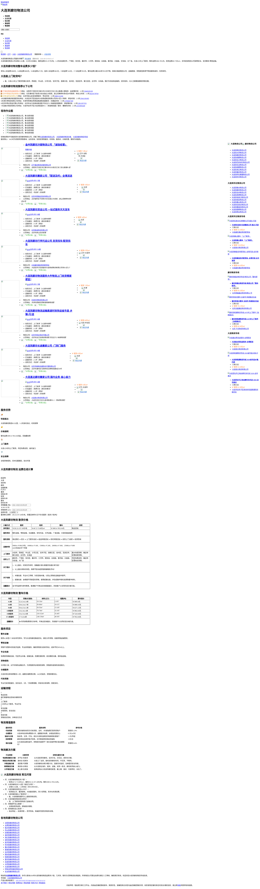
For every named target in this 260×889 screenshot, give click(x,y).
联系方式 (34, 883)
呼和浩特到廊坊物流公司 (14, 869)
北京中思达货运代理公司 (40, 335)
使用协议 (19, 883)
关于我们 (4, 883)
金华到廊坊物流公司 (12, 842)
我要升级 (28, 149)
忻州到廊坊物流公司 (12, 845)
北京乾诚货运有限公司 (39, 230)
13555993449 (80, 106)
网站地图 (27, 883)
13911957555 (82, 103)
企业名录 (8, 41)
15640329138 (88, 91)
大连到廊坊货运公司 (47, 137)
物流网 (7, 48)
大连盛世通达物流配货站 (40, 265)
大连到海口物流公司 (239, 170)
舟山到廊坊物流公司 (12, 830)
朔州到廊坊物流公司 (12, 854)
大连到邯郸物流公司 (239, 209)
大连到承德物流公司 (239, 195)
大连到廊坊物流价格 (63, 137)
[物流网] (4, 4)
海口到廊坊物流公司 (12, 837)
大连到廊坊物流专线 (80, 137)
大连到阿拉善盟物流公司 (241, 174)
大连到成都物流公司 (239, 157)
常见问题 (11, 883)
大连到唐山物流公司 (239, 202)
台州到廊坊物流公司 (12, 852)
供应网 (7, 38)
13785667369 (68, 101)
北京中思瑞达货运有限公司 (41, 196)
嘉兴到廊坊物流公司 (12, 847)
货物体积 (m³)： (6, 510)
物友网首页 (5, 2)
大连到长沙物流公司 (239, 160)
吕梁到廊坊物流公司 (12, 862)
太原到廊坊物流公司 (12, 825)
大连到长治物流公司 (239, 165)
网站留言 (42, 883)
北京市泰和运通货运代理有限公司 (43, 366)
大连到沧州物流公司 (239, 192)
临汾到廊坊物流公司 (12, 828)
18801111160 (58, 96)
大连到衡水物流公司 (239, 187)
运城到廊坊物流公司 (12, 832)
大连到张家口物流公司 (240, 197)
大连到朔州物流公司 (239, 150)
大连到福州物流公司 (239, 172)
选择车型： (5, 512)
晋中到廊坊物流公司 (12, 859)
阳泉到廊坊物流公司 (12, 857)
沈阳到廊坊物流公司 (12, 823)
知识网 (7, 43)
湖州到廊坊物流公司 (12, 840)
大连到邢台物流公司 (239, 212)
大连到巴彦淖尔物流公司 (241, 162)
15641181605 (84, 98)
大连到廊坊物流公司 (24, 54)
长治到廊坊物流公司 (12, 871)
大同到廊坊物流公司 (12, 864)
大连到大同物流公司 (239, 152)
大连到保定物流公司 (239, 200)
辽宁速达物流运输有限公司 (41, 165)
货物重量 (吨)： (6, 505)
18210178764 (93, 93)
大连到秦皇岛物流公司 (240, 207)
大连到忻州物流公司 (239, 177)
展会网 (7, 46)
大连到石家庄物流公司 (240, 204)
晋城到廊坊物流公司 (12, 849)
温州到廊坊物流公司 (12, 835)
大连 (14, 54)
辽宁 (9, 54)
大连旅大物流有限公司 (39, 398)
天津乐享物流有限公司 (39, 300)
